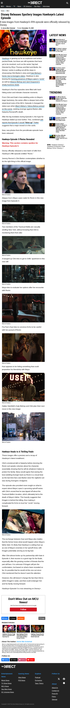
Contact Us (55, 690)
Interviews (46, 6)
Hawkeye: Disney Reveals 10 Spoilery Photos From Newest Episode (37, 635)
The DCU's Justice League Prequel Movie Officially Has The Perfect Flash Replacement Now (61, 70)
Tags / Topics (39, 683)
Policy (54, 696)
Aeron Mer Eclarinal (9, 28)
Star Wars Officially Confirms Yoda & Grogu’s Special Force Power (61, 137)
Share (6, 618)
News (19, 6)
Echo (54, 148)
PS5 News (21, 680)
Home (2, 11)
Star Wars (37, 6)
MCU (2, 6)
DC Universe (28, 6)
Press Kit (55, 693)
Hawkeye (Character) (54, 146)
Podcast (37, 677)
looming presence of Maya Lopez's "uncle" (28, 79)
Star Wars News (6, 689)
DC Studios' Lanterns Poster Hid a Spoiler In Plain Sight (61, 50)
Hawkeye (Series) (57, 145)
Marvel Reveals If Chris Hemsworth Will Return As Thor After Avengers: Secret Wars (61, 42)
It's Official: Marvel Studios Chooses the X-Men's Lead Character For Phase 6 (61, 99)
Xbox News (22, 677)
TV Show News (6, 683)
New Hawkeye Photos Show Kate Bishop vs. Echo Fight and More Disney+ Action (22, 636)
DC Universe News (7, 692)
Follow (6, 659)
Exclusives (38, 680)
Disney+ (60, 148)
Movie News (5, 680)
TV (14, 6)
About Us (55, 688)
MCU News (5, 686)
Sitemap (54, 699)
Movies (8, 6)
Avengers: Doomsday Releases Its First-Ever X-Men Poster (61, 119)
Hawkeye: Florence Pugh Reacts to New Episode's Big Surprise (8, 635)
